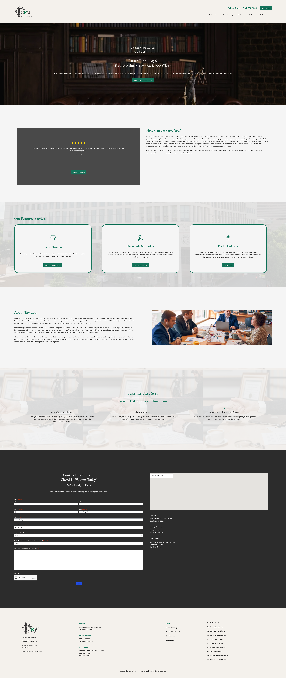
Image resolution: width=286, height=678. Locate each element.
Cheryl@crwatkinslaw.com (32, 651)
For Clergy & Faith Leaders (216, 635)
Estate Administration (246, 15)
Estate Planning (227, 15)
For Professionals (266, 15)
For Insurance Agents (214, 651)
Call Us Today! (234, 8)
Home (203, 15)
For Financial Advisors (215, 643)
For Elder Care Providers (215, 639)
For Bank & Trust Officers (216, 631)
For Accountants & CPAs (215, 627)
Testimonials (213, 15)
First (15, 501)
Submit (78, 583)
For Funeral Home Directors (216, 647)
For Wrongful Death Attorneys (217, 660)
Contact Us (170, 640)
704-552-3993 (250, 8)
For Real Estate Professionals (217, 656)
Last (80, 501)
